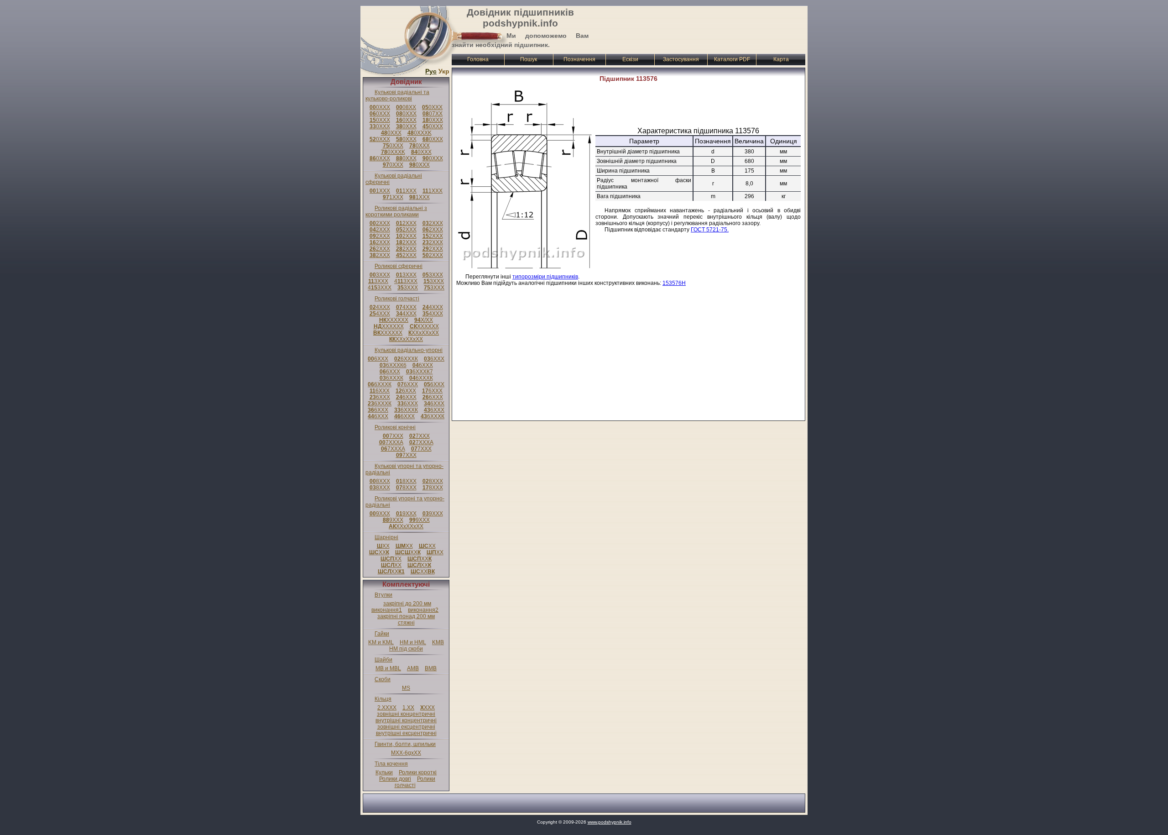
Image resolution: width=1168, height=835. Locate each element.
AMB (413, 668)
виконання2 (423, 610)
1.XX (408, 707)
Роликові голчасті (397, 298)
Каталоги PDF (732, 59)
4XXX (380, 307)
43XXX (405, 281)
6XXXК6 (393, 365)
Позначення (579, 59)
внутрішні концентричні (406, 720)
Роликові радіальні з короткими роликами (396, 211)
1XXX (380, 191)
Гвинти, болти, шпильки (405, 744)
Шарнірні (386, 537)
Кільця (383, 699)
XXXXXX (393, 320)
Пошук (528, 59)
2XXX (380, 223)
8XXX (380, 481)
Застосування (681, 59)
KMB (438, 642)
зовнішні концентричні (406, 714)
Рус (431, 71)
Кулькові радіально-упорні (409, 350)
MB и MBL (388, 668)
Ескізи (630, 59)
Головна (478, 59)
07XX (432, 113)
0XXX (380, 107)
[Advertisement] (698, 28)
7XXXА (391, 442)
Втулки (383, 595)
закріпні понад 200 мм (406, 616)
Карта (781, 59)
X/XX (423, 320)
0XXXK (419, 133)
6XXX (378, 359)
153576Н (674, 283)
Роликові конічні (395, 427)
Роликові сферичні (398, 266)
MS (406, 688)
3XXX (380, 275)
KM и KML (381, 642)
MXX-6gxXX (406, 753)
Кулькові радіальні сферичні (393, 179)
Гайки (382, 633)
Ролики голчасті (415, 782)
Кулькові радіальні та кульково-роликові (397, 95)
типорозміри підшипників (545, 276)
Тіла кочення (391, 764)
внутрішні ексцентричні (406, 733)
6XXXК (406, 359)
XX (383, 546)
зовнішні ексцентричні (406, 727)
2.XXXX (386, 707)
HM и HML (413, 642)
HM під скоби (406, 649)
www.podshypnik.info (609, 821)
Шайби (383, 659)
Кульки (384, 772)
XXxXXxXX (423, 333)
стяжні (406, 623)
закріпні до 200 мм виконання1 (401, 606)
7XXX (393, 436)
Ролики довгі (395, 779)
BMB (431, 668)
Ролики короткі (418, 772)
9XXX (380, 513)
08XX (406, 107)
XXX (427, 707)
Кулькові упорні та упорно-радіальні (404, 469)
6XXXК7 (419, 371)
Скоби (383, 679)
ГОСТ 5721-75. (710, 229)
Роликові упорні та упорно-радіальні (404, 501)
